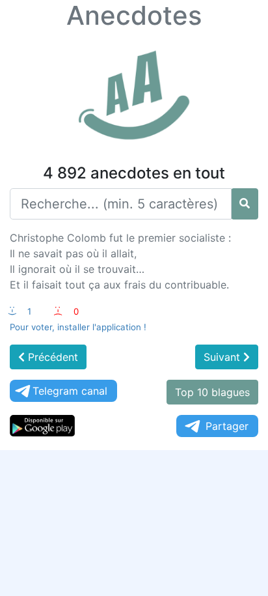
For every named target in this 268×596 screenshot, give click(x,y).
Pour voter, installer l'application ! (78, 327)
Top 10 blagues (212, 392)
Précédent (51, 356)
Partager (227, 426)
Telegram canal (70, 390)
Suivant (223, 356)
